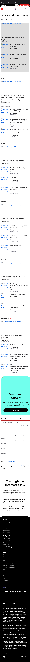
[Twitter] (7, 603)
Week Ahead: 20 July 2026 (17, 294)
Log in (16, 5)
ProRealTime (6, 544)
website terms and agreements (22, 465)
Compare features (7, 548)
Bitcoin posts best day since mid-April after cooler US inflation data (18, 305)
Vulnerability (13, 593)
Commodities (5, 318)
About (4, 560)
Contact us (6, 575)
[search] (25, 9)
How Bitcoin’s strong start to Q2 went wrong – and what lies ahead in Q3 (19, 356)
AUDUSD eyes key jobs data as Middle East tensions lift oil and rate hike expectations (18, 120)
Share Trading (6, 522)
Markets (5, 519)
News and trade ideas (8, 554)
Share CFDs (6, 524)
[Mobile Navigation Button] (28, 9)
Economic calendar (8, 557)
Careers (10, 653)
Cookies (19, 593)
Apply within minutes (24, 5)
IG (3, 591)
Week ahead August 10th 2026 (13, 277)
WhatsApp (5, 580)
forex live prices (10, 461)
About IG (24, 593)
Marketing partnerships (9, 567)
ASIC (4, 569)
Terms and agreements (15, 591)
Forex (3, 78)
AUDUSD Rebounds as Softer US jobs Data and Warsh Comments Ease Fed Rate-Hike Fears (19, 131)
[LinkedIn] (14, 603)
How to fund (6, 593)
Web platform (6, 538)
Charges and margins (8, 565)
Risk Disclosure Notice (8, 618)
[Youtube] (10, 603)
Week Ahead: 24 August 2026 (12, 37)
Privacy (24, 591)
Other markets (6, 532)
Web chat (5, 578)
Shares (3, 143)
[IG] (2, 9)
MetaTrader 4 (6, 542)
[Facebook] (4, 603)
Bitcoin (3, 259)
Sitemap (7, 591)
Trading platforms (7, 536)
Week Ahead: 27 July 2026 (17, 344)
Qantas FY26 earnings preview (18, 64)
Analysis (5, 552)
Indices (3, 201)
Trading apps (6, 540)
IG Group (5, 653)
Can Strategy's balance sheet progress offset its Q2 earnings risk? (19, 285)
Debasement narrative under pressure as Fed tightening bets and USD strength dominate (19, 366)
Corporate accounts (8, 563)
